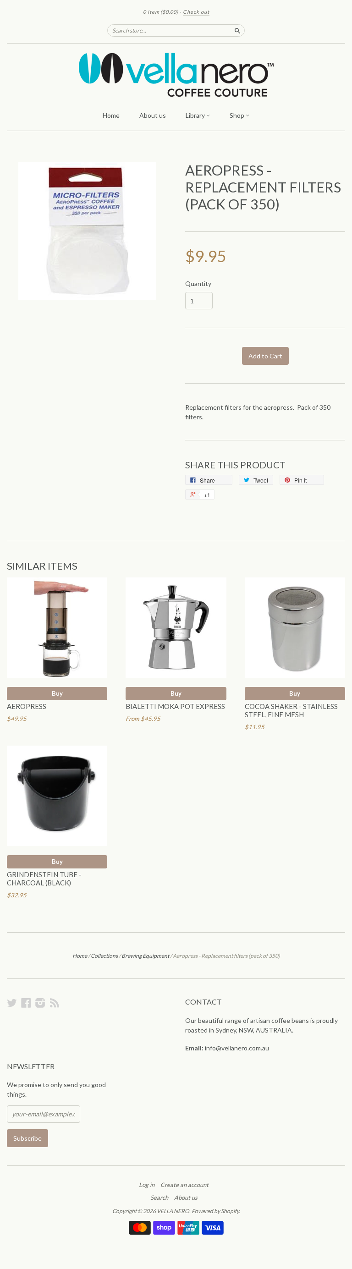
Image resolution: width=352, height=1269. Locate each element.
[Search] (237, 30)
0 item (160, 12)
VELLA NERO (173, 1211)
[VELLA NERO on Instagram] (40, 1002)
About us (152, 115)
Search (159, 1197)
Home (111, 115)
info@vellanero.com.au (237, 1048)
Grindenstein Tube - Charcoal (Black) (44, 878)
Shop (238, 115)
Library (196, 115)
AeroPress (26, 706)
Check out (196, 12)
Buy (57, 693)
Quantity (198, 283)
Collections (104, 955)
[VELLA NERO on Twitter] (12, 1002)
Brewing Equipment (145, 955)
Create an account (184, 1184)
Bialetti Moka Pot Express (175, 706)
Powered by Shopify (215, 1211)
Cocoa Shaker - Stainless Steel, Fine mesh (291, 710)
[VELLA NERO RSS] (55, 1002)
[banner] (176, 75)
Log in (146, 1184)
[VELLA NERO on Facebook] (26, 1002)
